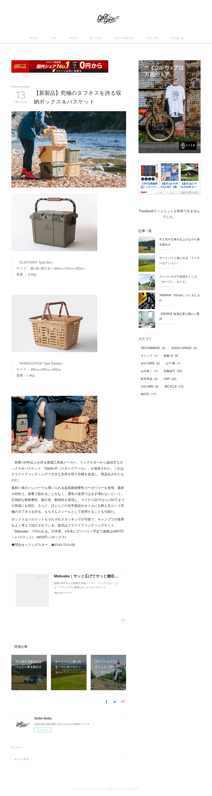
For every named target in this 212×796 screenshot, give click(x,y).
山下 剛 (173, 363)
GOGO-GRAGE (184, 348)
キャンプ (149, 355)
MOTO (73, 38)
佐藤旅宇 (173, 371)
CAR (54, 38)
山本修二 (149, 371)
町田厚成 (149, 379)
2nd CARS (150, 363)
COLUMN (152, 38)
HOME (33, 38)
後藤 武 (171, 355)
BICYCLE (96, 38)
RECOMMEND (123, 38)
